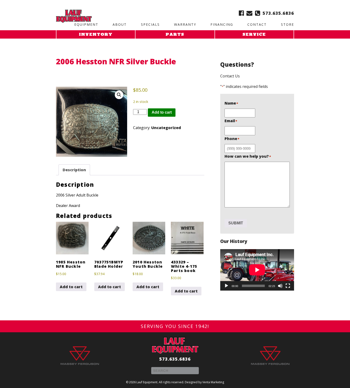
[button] (119, 95)
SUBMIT (235, 223)
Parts (175, 35)
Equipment (86, 24)
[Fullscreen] (287, 285)
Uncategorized (166, 127)
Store (287, 24)
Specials (150, 24)
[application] (257, 270)
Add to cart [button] (71, 286)
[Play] (226, 285)
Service (254, 35)
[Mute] (280, 285)
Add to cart (162, 112)
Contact (257, 24)
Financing (221, 24)
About (120, 24)
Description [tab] (74, 169)
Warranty (185, 24)
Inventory (96, 35)
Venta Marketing (213, 382)
